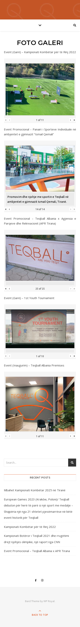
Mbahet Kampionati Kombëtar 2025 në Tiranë (34, 490)
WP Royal (49, 601)
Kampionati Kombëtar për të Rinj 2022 (30, 527)
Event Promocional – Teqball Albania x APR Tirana (37, 551)
